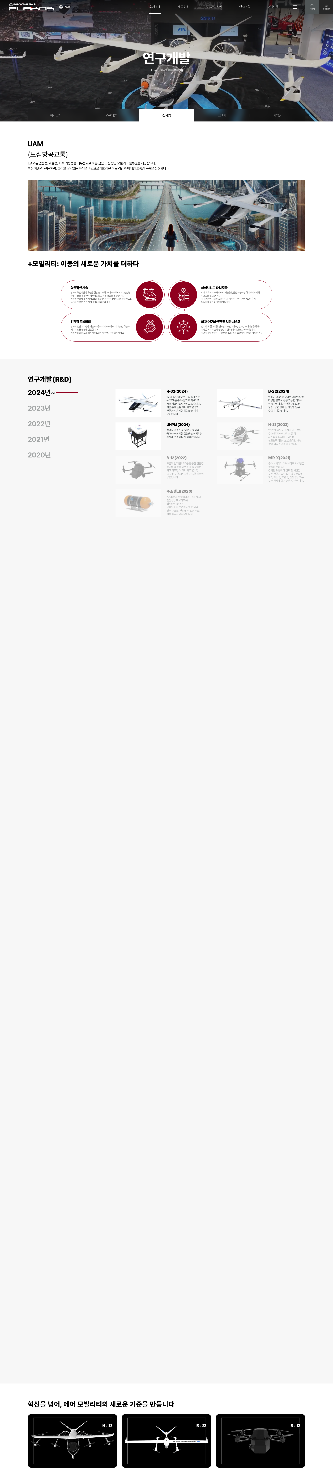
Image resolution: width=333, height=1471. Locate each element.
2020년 (39, 455)
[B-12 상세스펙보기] (260, 1441)
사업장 (277, 115)
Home (153, 70)
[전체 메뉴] (295, 7)
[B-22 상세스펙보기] (166, 1441)
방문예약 (326, 9)
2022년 (39, 423)
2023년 (39, 408)
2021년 (38, 439)
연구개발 (111, 115)
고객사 (222, 115)
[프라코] (31, 7)
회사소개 (165, 70)
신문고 (312, 9)
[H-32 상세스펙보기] (72, 1441)
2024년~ (41, 392)
